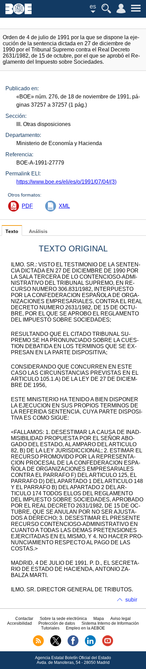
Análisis (38, 231)
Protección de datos (56, 623)
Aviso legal (120, 618)
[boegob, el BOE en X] (55, 644)
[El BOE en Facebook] (73, 644)
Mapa (98, 618)
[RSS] (38, 644)
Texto (11, 231)
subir (131, 600)
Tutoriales (50, 628)
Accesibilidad (19, 623)
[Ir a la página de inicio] (18, 12)
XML (64, 206)
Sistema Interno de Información (110, 623)
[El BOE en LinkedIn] (90, 644)
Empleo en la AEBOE (85, 628)
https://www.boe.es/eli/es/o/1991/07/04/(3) (66, 182)
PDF (27, 206)
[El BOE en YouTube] (107, 644)
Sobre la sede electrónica (63, 618)
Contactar (24, 618)
